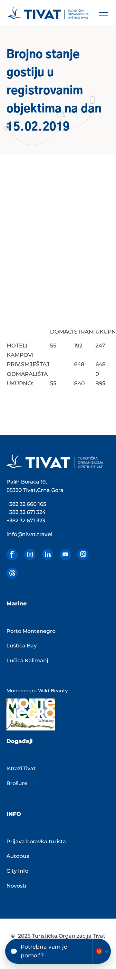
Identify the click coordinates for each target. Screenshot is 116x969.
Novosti (16, 886)
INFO (13, 814)
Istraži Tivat (21, 768)
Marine (16, 603)
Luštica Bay (21, 646)
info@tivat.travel (29, 534)
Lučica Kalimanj (27, 660)
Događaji (19, 741)
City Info (17, 871)
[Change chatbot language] (101, 951)
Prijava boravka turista (36, 841)
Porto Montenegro (30, 631)
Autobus (17, 856)
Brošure (16, 783)
